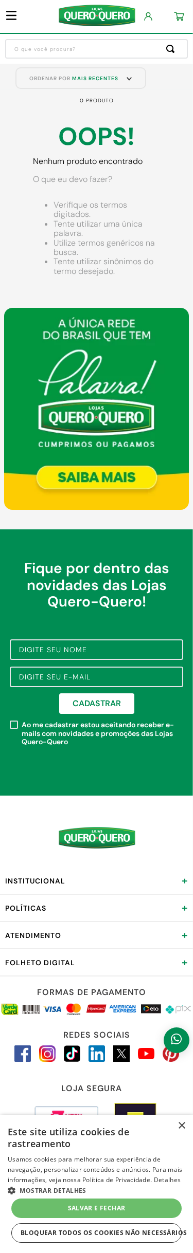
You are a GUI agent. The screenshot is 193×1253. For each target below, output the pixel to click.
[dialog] (96, 1184)
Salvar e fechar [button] (97, 1208)
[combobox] (96, 49)
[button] (96, 1189)
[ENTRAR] (148, 16)
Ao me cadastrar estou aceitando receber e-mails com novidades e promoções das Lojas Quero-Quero (98, 733)
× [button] (181, 1126)
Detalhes (167, 1179)
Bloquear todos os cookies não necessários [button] (101, 1232)
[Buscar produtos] (172, 49)
